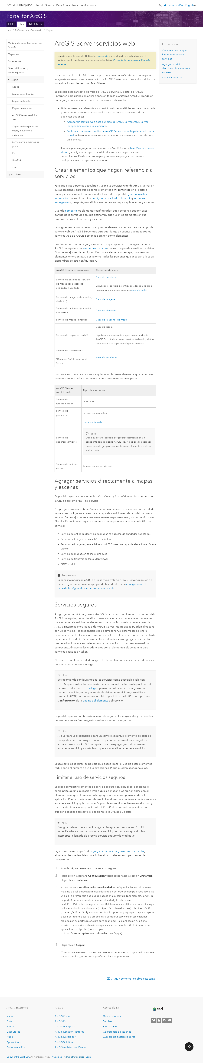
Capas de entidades (23, 93)
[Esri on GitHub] (164, 1020)
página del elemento (95, 700)
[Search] (160, 5)
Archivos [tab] (16, 174)
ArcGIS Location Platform (69, 1031)
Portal (39, 5)
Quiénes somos (112, 1016)
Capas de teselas (21, 101)
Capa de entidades (106, 277)
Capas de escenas (22, 108)
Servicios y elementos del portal (26, 143)
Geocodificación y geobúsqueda (18, 70)
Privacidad (57, 1057)
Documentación (16, 1047)
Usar (21, 24)
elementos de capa (95, 248)
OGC (15, 167)
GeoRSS (16, 160)
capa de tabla (138, 290)
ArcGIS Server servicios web (24, 117)
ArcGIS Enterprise (65, 1026)
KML (14, 153)
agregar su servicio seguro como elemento (117, 851)
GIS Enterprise (19, 5)
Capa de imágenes (106, 299)
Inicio (11, 24)
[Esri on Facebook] (159, 1020)
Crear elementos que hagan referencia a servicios (174, 54)
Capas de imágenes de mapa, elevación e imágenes (25, 130)
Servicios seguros (172, 77)
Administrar (35, 24)
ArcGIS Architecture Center (70, 1047)
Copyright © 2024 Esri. (18, 1057)
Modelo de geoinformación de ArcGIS (25, 44)
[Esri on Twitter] (153, 1020)
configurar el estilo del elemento (111, 198)
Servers (49, 5)
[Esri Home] (157, 1009)
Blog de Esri (110, 1026)
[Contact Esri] (169, 1020)
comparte (71, 210)
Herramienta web (92, 422)
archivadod (103, 55)
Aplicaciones (88, 5)
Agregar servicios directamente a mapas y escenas (176, 68)
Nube (75, 5)
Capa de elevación (106, 310)
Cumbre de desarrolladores (119, 1036)
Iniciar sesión (175, 5)
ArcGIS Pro (61, 1021)
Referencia (21, 30)
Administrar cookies (74, 1057)
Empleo (107, 1021)
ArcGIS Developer (65, 1036)
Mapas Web (14, 54)
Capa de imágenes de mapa (111, 319)
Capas (49, 30)
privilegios (92, 688)
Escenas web (15, 61)
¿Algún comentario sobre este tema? (133, 978)
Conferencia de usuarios (117, 1031)
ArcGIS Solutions (64, 1042)
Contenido (36, 30)
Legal (88, 1057)
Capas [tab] (14, 79)
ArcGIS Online (63, 1016)
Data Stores (63, 5)
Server (10, 1026)
